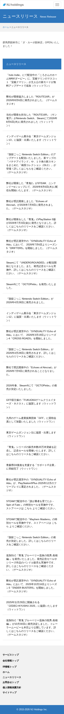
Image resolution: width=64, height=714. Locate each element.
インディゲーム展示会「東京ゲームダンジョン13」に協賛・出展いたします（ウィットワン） (31, 140)
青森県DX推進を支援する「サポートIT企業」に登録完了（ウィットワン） (31, 467)
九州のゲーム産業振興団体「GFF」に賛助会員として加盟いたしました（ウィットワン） (31, 420)
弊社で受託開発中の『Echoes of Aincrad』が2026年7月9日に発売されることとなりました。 (31, 371)
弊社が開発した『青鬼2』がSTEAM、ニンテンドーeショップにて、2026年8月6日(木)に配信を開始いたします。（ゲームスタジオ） (32, 187)
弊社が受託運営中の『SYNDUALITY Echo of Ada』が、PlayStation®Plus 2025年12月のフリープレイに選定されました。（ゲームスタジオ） (31, 485)
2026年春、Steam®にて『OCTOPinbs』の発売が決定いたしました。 (31, 387)
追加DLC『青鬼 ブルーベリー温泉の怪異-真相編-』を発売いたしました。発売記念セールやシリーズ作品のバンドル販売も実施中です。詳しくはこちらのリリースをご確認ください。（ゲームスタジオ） (32, 562)
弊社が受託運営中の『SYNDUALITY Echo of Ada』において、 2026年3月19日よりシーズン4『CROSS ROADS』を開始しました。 (31, 335)
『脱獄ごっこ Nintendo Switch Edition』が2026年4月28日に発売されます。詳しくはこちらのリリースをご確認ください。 (31, 353)
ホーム (6, 27)
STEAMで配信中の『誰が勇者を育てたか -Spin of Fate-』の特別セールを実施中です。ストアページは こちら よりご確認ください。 (31, 505)
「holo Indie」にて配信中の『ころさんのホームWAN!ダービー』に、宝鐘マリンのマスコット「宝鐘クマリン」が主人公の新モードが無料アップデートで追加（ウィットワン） (31, 80)
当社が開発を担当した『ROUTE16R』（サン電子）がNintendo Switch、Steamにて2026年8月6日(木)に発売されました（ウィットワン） (31, 120)
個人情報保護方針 (12, 687)
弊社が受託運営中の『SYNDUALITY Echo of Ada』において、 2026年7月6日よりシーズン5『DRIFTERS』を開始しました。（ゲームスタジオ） (31, 246)
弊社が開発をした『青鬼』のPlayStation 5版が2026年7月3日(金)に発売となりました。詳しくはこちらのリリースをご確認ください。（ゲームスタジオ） (31, 224)
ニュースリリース (16, 64)
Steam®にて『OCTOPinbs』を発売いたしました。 (31, 286)
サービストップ (11, 654)
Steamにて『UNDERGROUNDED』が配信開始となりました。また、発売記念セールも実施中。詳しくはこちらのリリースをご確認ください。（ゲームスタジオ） (31, 268)
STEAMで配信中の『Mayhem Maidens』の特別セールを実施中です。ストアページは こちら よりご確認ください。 (31, 523)
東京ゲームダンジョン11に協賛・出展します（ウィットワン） (31, 434)
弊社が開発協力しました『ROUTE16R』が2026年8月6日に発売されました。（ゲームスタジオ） (31, 100)
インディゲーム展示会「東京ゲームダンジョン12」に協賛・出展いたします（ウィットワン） (31, 317)
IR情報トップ (10, 666)
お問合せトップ (11, 682)
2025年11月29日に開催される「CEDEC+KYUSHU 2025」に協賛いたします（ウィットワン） (32, 606)
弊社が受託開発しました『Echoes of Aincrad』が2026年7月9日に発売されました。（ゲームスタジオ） (29, 205)
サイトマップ (10, 692)
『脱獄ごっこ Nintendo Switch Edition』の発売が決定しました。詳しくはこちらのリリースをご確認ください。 (31, 541)
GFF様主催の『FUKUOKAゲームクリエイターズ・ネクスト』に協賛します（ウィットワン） (31, 403)
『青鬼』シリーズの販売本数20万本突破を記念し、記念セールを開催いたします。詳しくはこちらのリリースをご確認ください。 (31, 451)
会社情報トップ (11, 660)
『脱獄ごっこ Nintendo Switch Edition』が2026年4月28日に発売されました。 (29, 300)
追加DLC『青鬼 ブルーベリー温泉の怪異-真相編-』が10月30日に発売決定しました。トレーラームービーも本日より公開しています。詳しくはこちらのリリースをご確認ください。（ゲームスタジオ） (32, 627)
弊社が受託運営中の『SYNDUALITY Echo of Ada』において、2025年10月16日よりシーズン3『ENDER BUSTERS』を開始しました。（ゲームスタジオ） (31, 586)
